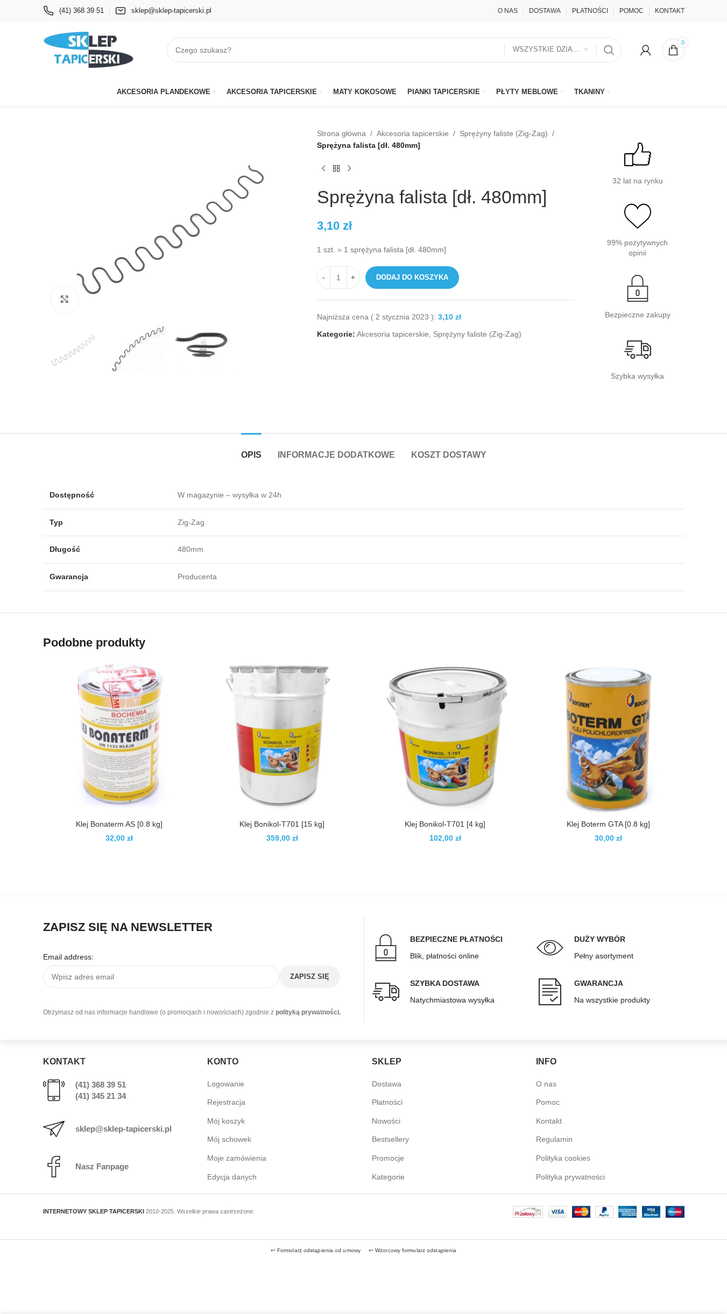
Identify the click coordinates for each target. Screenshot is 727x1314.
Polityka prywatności (570, 1177)
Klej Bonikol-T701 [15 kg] (281, 824)
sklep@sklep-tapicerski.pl (123, 1128)
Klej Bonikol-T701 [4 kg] (445, 824)
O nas (546, 1083)
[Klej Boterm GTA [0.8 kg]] (608, 738)
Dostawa (386, 1083)
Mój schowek (229, 1139)
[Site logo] (89, 49)
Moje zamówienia (236, 1158)
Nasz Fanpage (102, 1166)
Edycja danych (232, 1177)
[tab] (251, 449)
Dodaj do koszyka (412, 277)
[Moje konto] (646, 50)
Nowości (386, 1121)
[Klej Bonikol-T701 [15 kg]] (282, 738)
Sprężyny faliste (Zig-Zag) (504, 133)
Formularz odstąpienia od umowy (319, 1250)
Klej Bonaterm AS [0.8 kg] (119, 824)
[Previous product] (323, 168)
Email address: (68, 957)
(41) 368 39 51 (100, 1084)
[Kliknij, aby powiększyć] (64, 299)
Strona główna (341, 133)
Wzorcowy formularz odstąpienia (415, 1250)
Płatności (387, 1102)
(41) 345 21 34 (100, 1095)
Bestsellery (390, 1139)
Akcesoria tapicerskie (413, 133)
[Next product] (349, 168)
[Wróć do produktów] (336, 168)
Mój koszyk (226, 1121)
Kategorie (388, 1177)
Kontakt (549, 1121)
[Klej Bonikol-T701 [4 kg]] (445, 738)
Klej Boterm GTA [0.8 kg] (608, 824)
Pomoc (548, 1102)
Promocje (388, 1158)
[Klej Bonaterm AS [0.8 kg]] (119, 738)
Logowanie (225, 1083)
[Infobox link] (73, 10)
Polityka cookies (563, 1158)
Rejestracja (226, 1102)
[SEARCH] (609, 50)
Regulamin (554, 1139)
